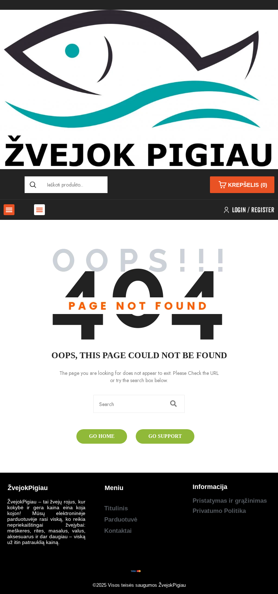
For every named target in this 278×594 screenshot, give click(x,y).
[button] (9, 209)
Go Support (165, 436)
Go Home (101, 436)
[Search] (33, 184)
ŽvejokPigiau (172, 585)
